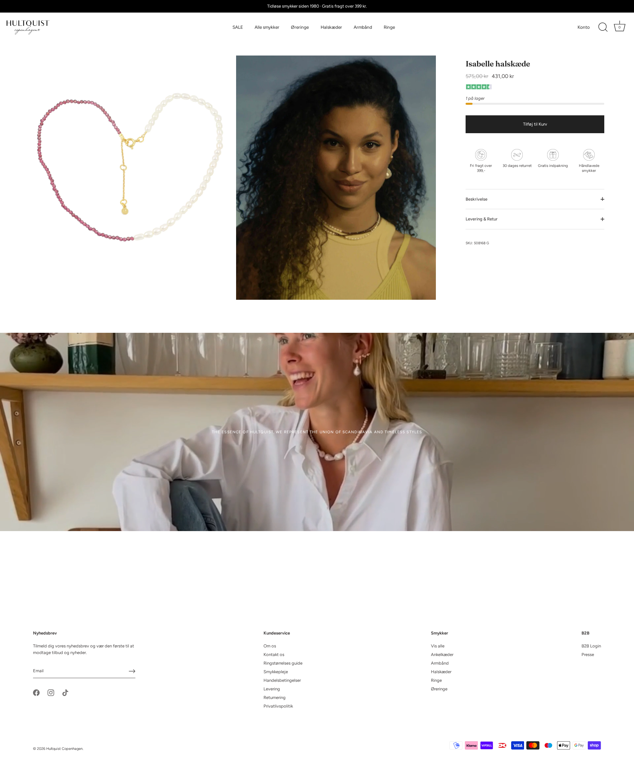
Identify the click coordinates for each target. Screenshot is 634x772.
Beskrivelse (476, 199)
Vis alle (437, 645)
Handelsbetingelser (282, 680)
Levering (272, 688)
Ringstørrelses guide (283, 663)
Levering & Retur (482, 218)
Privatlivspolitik (278, 706)
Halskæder (331, 27)
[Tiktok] (65, 692)
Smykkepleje (276, 671)
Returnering (275, 697)
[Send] (132, 671)
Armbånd (363, 27)
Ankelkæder (442, 654)
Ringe (389, 27)
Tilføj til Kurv (535, 123)
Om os (270, 645)
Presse (587, 654)
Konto (584, 27)
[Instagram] (51, 692)
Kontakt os (274, 654)
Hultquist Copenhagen (64, 749)
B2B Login (591, 645)
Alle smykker (267, 27)
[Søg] (603, 27)
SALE (237, 27)
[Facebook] (36, 692)
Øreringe (300, 27)
